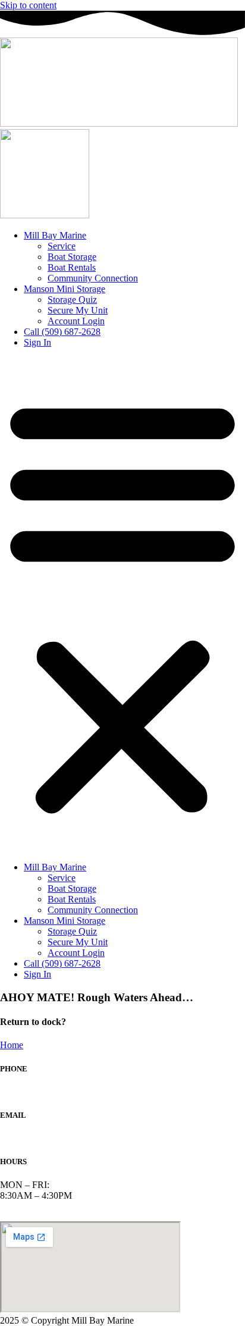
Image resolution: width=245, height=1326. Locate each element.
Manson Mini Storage (64, 289)
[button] (122, 605)
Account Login (76, 321)
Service (62, 246)
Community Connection (93, 278)
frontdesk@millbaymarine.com (58, 1138)
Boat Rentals (72, 267)
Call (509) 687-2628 (62, 332)
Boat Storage (72, 257)
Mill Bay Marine (55, 235)
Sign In (37, 342)
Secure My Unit (78, 310)
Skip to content (28, 5)
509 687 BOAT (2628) (43, 1092)
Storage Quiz (72, 299)
